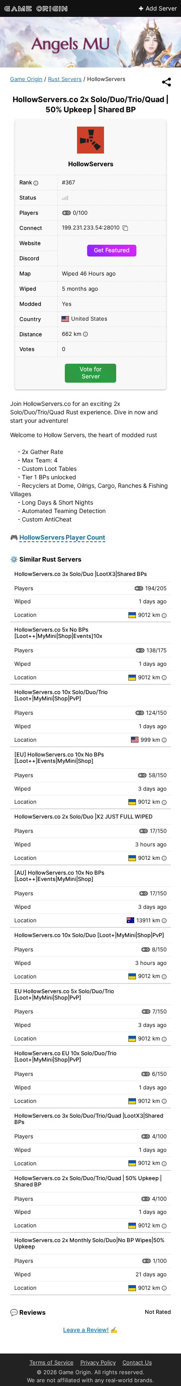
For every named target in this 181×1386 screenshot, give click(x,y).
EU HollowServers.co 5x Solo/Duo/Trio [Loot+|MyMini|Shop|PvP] (64, 994)
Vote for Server (90, 372)
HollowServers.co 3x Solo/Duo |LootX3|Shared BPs (80, 573)
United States (89, 319)
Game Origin (26, 79)
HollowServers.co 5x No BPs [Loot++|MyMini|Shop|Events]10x (58, 632)
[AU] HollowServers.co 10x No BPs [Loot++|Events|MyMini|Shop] (59, 875)
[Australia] (131, 920)
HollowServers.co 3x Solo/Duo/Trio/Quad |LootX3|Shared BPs (88, 1118)
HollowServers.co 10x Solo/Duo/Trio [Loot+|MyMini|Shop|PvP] (61, 695)
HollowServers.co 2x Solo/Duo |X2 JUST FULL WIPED (83, 816)
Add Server (161, 8)
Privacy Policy (98, 1362)
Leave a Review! (86, 1329)
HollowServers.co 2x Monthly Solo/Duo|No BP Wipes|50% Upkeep (89, 1243)
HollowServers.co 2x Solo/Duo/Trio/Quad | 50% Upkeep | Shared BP (88, 1181)
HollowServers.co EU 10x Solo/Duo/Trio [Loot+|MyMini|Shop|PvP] (65, 1056)
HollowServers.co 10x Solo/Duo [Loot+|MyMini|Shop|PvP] (89, 935)
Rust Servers (65, 79)
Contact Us (137, 1362)
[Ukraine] (133, 615)
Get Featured (112, 250)
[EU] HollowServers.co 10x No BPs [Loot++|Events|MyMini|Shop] (59, 757)
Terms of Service (51, 1362)
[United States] (136, 739)
